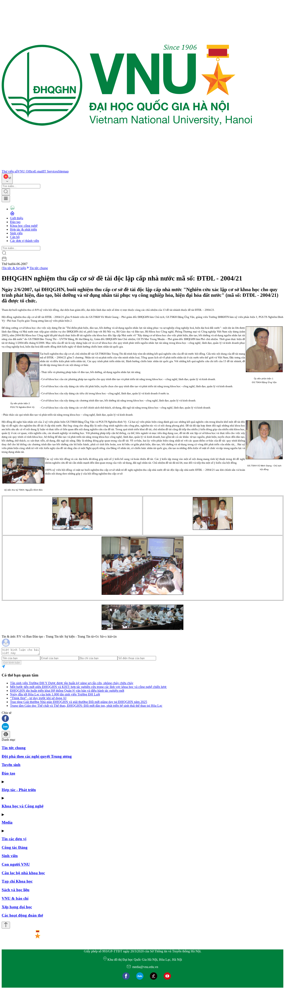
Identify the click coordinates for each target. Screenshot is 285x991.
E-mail (38, 171)
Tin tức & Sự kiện (14, 268)
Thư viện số (10, 171)
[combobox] (7, 178)
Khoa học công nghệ (24, 225)
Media (7, 822)
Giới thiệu (16, 218)
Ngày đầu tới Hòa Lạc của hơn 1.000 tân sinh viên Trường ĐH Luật (55, 694)
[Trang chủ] (127, 167)
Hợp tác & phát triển (23, 229)
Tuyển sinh (11, 765)
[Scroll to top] (6, 925)
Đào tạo (15, 222)
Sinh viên (16, 233)
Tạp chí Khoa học (17, 881)
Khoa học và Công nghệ (22, 806)
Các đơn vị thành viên (24, 240)
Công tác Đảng (15, 847)
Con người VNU (16, 864)
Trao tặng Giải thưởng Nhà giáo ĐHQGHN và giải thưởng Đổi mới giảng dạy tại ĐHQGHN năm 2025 (78, 702)
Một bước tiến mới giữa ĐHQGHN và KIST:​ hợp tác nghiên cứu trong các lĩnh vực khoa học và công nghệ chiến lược (88, 687)
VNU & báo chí (15, 898)
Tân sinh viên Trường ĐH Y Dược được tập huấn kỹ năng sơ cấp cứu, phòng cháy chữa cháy (71, 683)
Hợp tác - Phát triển (19, 790)
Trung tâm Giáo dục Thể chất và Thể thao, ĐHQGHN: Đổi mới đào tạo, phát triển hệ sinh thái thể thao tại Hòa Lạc (86, 705)
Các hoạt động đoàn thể (22, 915)
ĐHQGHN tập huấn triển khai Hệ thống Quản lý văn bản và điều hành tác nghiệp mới (67, 690)
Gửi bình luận (11, 662)
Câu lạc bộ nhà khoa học (23, 873)
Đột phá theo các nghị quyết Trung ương (37, 756)
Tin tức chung (38, 268)
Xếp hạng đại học (17, 907)
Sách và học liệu (15, 890)
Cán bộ (15, 237)
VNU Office (26, 171)
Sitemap (63, 171)
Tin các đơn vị (14, 839)
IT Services (50, 171)
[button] (142, 719)
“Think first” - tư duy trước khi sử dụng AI (38, 698)
